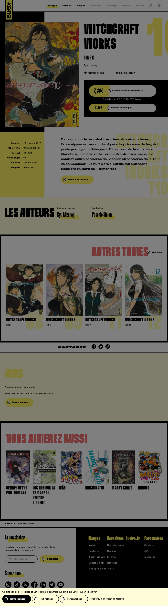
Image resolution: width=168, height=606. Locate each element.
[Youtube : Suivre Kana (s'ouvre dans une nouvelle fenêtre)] (60, 586)
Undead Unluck (96, 563)
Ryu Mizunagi (91, 65)
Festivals (111, 557)
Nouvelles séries (115, 545)
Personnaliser (74, 599)
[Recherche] (151, 6)
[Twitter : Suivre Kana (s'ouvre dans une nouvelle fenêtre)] (52, 586)
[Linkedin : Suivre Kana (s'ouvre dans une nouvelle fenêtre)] (43, 586)
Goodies (111, 551)
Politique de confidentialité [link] (107, 598)
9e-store (149, 545)
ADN (146, 551)
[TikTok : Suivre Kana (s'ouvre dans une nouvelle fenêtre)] (17, 586)
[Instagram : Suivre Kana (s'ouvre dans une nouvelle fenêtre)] (8, 586)
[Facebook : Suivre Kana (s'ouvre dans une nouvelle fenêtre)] (34, 586)
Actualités (115, 538)
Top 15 (110, 569)
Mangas (94, 538)
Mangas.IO (150, 557)
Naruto (92, 545)
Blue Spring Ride (97, 569)
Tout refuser (46, 599)
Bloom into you (96, 557)
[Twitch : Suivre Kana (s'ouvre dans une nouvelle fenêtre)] (25, 586)
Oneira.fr (133, 538)
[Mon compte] (159, 6)
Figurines (112, 563)
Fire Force (93, 551)
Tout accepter (17, 599)
